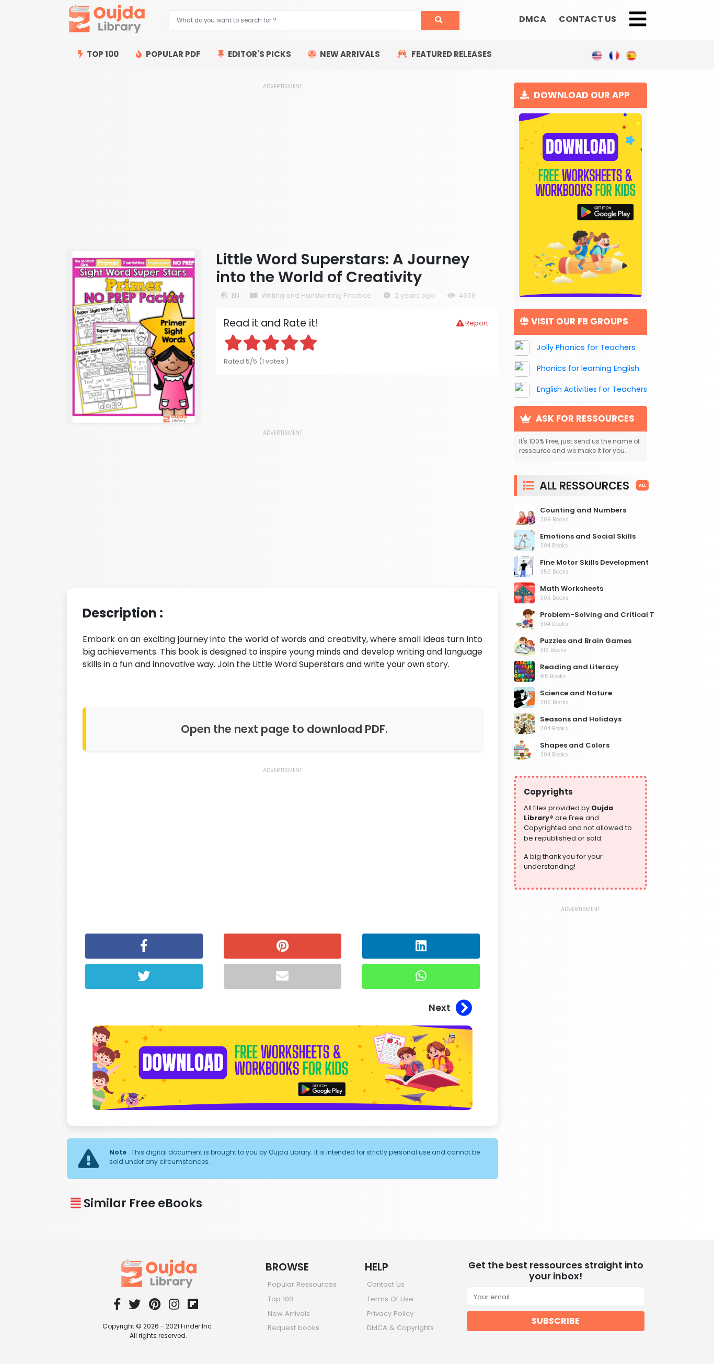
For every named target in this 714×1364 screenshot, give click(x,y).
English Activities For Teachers (592, 389)
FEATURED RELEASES (451, 54)
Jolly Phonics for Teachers (586, 347)
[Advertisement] (282, 163)
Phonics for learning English (588, 368)
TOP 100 (102, 54)
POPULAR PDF (172, 54)
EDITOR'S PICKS (258, 54)
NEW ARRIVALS (349, 54)
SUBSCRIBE (556, 1321)
